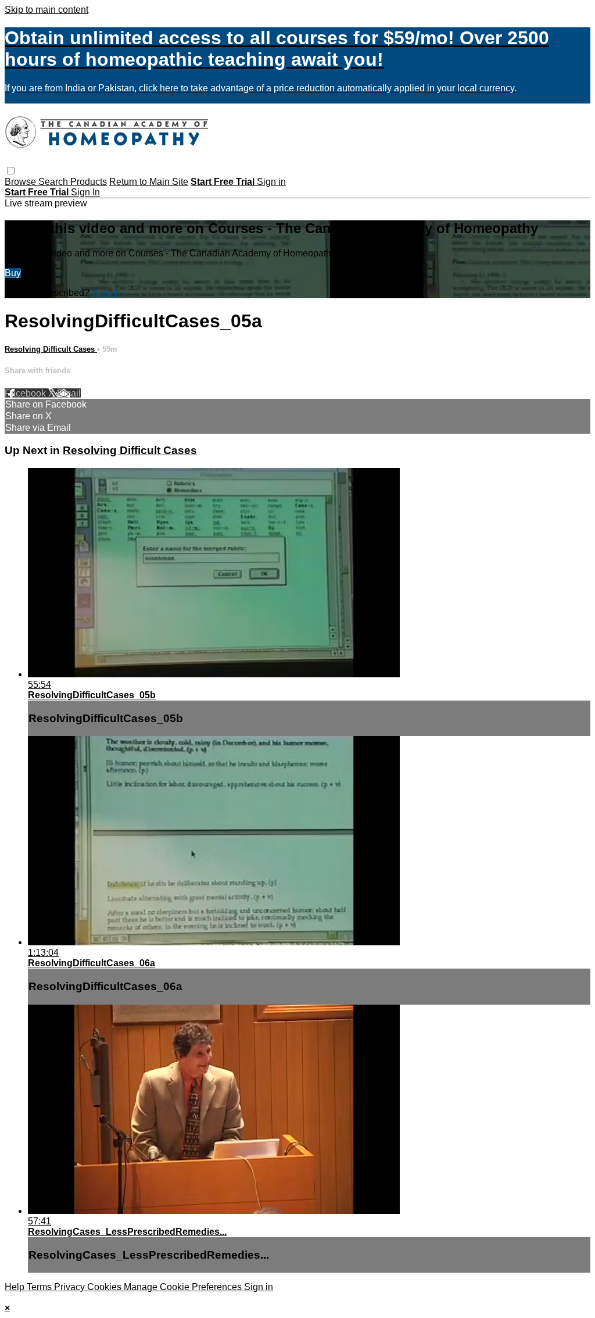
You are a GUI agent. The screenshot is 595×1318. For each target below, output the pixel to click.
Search (54, 182)
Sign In (85, 192)
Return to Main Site (148, 182)
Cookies (105, 1287)
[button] (11, 170)
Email (69, 393)
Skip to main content (46, 10)
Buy (13, 273)
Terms (40, 1287)
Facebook (26, 393)
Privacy (70, 1287)
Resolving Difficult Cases (51, 349)
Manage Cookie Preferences (184, 1287)
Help (16, 1287)
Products (88, 182)
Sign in (271, 182)
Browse (21, 182)
